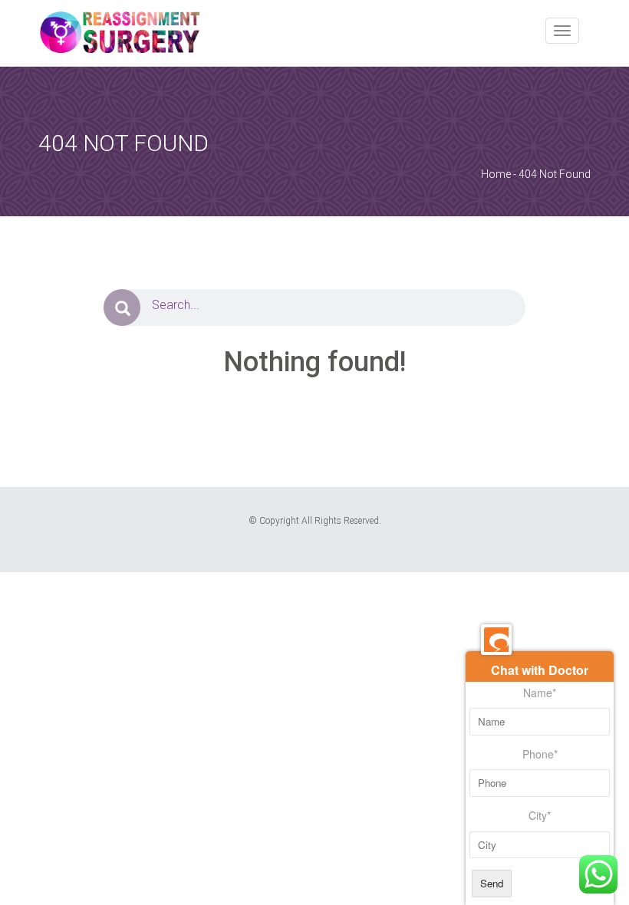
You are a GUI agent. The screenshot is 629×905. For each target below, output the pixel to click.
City (540, 815)
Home (496, 174)
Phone (540, 754)
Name (539, 693)
